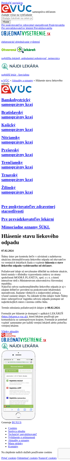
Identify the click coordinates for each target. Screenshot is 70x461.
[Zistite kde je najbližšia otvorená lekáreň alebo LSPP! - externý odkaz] (18, 419)
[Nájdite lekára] (20, 348)
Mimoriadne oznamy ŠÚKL (25, 227)
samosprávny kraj (17, 102)
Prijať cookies (8, 458)
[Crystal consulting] (8, 336)
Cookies (12, 428)
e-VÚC (5, 80)
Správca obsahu (16, 431)
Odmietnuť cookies (27, 458)
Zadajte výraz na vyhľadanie (16, 14)
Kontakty (13, 446)
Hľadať (6, 22)
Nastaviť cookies (47, 458)
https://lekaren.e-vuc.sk (14, 316)
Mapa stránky (15, 443)
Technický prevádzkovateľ (22, 434)
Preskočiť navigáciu (12, 2)
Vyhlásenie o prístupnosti (21, 437)
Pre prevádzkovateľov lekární (27, 219)
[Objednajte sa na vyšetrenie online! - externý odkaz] (23, 340)
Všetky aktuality (10, 331)
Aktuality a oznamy (22, 80)
